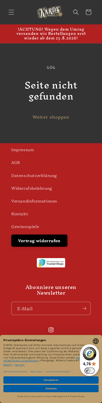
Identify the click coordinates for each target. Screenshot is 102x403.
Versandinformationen (34, 201)
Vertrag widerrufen (39, 240)
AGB (15, 162)
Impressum (22, 149)
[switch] (89, 371)
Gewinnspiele (25, 226)
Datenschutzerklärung (34, 175)
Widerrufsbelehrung (31, 188)
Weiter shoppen (51, 117)
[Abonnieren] (84, 308)
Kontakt (19, 213)
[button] (11, 12)
